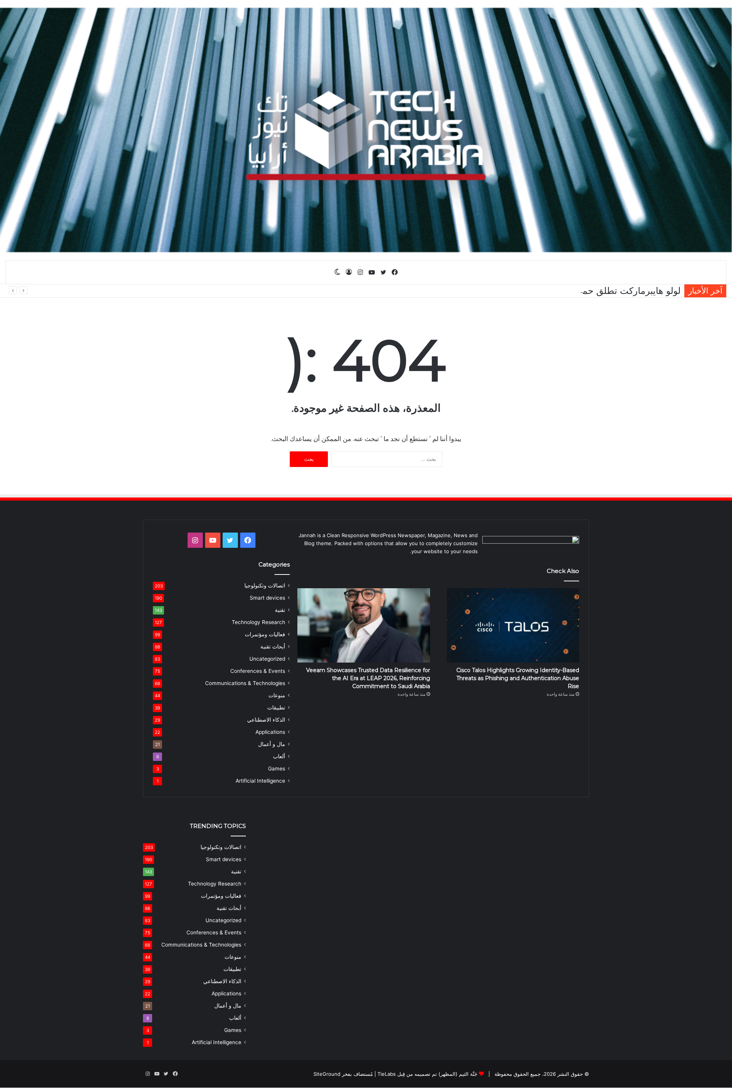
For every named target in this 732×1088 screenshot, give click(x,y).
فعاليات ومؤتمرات (265, 634)
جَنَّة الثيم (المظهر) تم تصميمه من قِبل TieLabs (427, 1074)
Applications (270, 732)
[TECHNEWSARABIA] (366, 130)
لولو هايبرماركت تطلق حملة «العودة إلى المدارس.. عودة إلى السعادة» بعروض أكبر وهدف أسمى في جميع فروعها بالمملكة (446, 290)
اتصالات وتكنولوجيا (264, 586)
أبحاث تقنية (272, 646)
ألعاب (279, 756)
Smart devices (267, 598)
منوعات (276, 695)
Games (276, 768)
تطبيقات (276, 707)
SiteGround (326, 1074)
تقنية (280, 610)
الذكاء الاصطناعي (266, 720)
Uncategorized (267, 659)
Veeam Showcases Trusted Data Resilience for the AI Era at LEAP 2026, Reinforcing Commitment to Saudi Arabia (368, 678)
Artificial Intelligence (260, 781)
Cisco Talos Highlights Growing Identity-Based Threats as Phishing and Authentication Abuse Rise (517, 678)
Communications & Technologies (245, 683)
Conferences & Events (257, 671)
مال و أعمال (271, 744)
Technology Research (258, 622)
